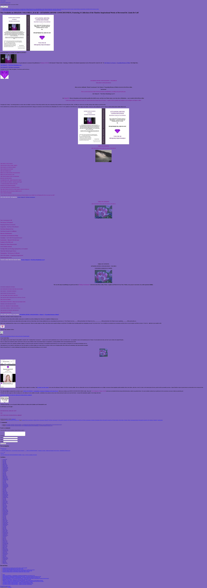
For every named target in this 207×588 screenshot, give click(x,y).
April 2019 (4, 518)
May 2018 (4, 528)
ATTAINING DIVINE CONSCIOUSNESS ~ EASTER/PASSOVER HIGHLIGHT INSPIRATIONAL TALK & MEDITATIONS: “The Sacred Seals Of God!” (34, 424)
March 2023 (5, 491)
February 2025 (5, 476)
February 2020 (5, 509)
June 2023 (4, 488)
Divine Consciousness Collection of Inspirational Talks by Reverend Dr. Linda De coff (98, 420)
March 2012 (5, 562)
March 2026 (5, 464)
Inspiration (151, 420)
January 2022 (5, 502)
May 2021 (4, 504)
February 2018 (5, 530)
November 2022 (5, 495)
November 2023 (5, 485)
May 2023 (4, 489)
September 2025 (5, 470)
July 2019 (4, 515)
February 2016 (5, 545)
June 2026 (4, 461)
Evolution (125, 420)
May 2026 (4, 462)
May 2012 (4, 561)
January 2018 (5, 531)
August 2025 (5, 471)
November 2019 (5, 511)
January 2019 (5, 521)
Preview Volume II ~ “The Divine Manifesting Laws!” (33, 259)
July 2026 (4, 460)
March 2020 (5, 508)
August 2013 (5, 554)
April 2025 (4, 474)
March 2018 (5, 529)
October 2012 (5, 559)
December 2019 (5, 510)
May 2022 (4, 499)
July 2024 (4, 480)
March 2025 (5, 475)
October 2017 (5, 534)
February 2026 (5, 465)
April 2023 (4, 490)
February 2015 (5, 548)
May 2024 (4, 482)
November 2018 (5, 522)
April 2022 (4, 500)
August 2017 (5, 536)
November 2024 (5, 479)
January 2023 (5, 493)
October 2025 (5, 469)
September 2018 (5, 524)
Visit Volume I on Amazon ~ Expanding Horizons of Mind (117, 62)
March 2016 (5, 544)
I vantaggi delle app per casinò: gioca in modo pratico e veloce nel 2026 (15, 567)
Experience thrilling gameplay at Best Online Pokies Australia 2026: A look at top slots (17, 570)
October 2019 (5, 512)
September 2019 (5, 513)
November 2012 (5, 558)
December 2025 (5, 467)
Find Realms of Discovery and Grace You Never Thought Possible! (17, 336)
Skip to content (3, 0)
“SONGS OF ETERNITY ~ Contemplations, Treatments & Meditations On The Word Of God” (40, 391)
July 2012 (4, 560)
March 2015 (5, 547)
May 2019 (4, 517)
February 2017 (5, 540)
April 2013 (4, 556)
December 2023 (5, 484)
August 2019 (5, 514)
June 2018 (4, 527)
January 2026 (5, 466)
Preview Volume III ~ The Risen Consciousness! (26, 197)
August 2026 (5, 459)
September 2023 (5, 486)
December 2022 (5, 494)
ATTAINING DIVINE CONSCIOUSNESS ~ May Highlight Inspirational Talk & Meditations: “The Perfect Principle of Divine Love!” (29, 425)
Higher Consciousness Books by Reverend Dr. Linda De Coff (138, 420)
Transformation (160, 420)
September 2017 (5, 535)
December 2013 (5, 553)
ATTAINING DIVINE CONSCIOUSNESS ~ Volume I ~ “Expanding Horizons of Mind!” (39, 314)
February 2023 (5, 492)
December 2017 (5, 532)
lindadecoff (13, 419)
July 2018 (4, 526)
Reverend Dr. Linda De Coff (5, 2)
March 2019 (5, 519)
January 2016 (5, 546)
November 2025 (5, 468)
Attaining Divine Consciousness (27, 420)
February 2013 (5, 557)
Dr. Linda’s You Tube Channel (43, 387)
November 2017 (5, 533)
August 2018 (5, 525)
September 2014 (5, 550)
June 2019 (4, 516)
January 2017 (5, 541)
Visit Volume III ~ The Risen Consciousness (9, 67)
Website (1, 441)
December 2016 (5, 542)
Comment (2, 435)
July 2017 (4, 537)
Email (1, 439)
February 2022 (5, 501)
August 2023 (5, 487)
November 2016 (5, 543)
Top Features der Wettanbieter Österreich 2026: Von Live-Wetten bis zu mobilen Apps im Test (19, 569)
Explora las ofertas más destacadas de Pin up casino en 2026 (13, 568)
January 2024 (5, 483)
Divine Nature (121, 420)
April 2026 (4, 463)
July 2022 (4, 498)
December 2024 (5, 478)
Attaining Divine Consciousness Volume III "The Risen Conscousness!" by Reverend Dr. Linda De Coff (51, 420)
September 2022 (5, 497)
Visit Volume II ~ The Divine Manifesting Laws (11, 65)
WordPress (9, 587)
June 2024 (4, 481)
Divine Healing (115, 420)
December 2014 (5, 549)
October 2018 (5, 523)
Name (1, 437)
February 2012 (5, 563)
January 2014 (5, 552)
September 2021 (5, 503)
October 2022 (5, 496)
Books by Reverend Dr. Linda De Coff (12, 420)
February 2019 (5, 520)
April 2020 (4, 507)
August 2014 (5, 551)
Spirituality (155, 420)
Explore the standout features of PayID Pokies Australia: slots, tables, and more (16, 571)
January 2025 (5, 477)
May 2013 (4, 555)
